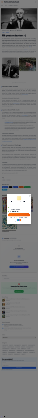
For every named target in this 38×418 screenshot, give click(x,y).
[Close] (30, 196)
